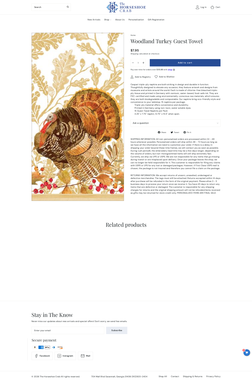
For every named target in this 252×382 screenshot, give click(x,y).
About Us (120, 19)
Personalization (136, 19)
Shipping (134, 54)
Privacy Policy (213, 376)
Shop (106, 19)
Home (133, 35)
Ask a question (141, 123)
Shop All (163, 376)
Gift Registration (156, 19)
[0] (246, 353)
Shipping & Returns (192, 376)
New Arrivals (94, 19)
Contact (175, 376)
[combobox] (51, 7)
